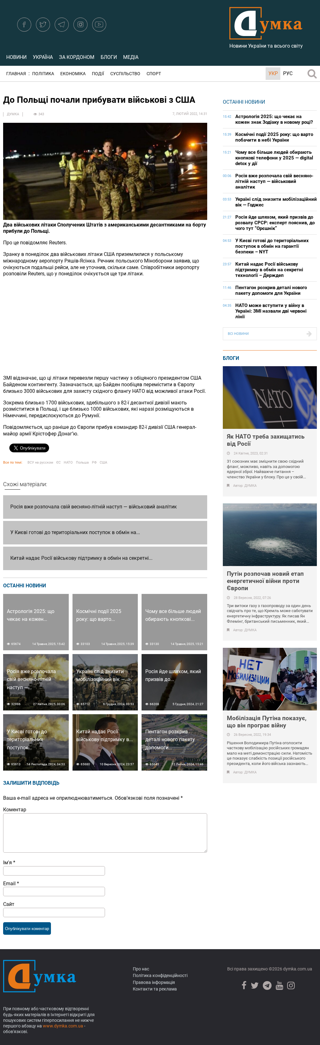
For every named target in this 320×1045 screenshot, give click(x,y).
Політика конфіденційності (160, 975)
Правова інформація (154, 982)
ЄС (58, 462)
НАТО (68, 462)
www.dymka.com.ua (63, 1025)
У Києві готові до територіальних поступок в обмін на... (75, 532)
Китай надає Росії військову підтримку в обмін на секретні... (81, 558)
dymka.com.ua (297, 968)
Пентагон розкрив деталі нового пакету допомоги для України (271, 290)
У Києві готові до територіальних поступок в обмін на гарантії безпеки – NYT (272, 246)
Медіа (130, 57)
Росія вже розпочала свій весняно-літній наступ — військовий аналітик (93, 507)
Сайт (8, 904)
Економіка (73, 73)
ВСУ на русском (40, 462)
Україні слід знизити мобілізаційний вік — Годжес (276, 202)
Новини (16, 57)
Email (11, 883)
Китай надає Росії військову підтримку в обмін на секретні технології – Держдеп (269, 269)
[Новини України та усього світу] (265, 36)
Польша (82, 462)
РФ (94, 462)
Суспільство (125, 73)
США (103, 462)
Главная (16, 73)
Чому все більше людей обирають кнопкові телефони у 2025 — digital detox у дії (274, 157)
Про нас (141, 968)
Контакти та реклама (155, 988)
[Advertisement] (105, 326)
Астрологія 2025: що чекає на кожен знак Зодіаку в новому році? (274, 119)
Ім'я (9, 863)
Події (98, 73)
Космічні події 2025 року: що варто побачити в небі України (274, 137)
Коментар (14, 810)
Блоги (109, 57)
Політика (43, 73)
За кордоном (76, 57)
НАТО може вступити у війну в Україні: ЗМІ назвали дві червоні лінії (271, 311)
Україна (43, 57)
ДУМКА (13, 114)
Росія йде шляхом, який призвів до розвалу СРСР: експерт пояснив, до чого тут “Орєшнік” (275, 222)
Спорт (154, 73)
